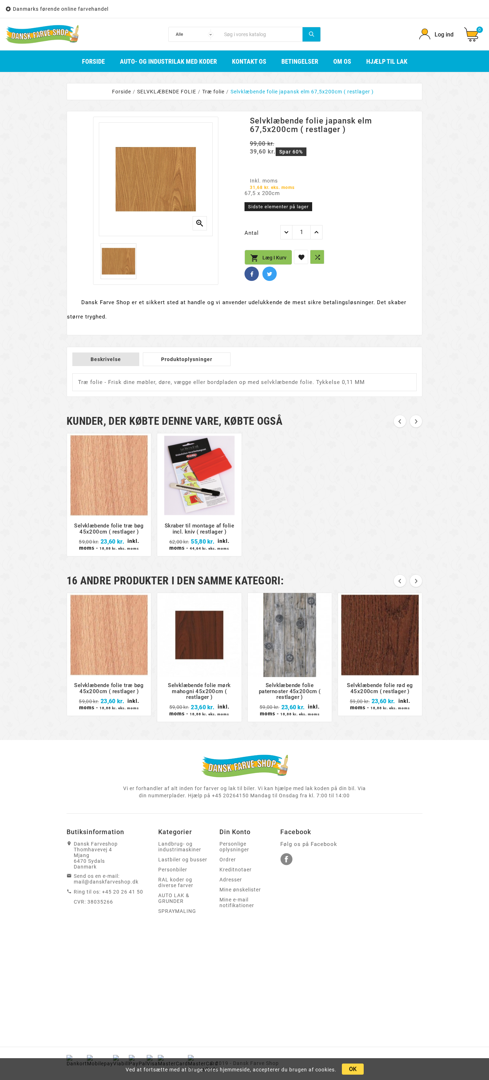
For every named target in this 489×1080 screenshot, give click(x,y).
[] (311, 34)
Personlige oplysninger (234, 846)
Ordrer (227, 859)
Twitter (269, 274)
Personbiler (172, 869)
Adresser (230, 879)
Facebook (252, 274)
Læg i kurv (268, 258)
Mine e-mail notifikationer (236, 902)
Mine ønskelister (240, 889)
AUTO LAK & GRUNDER (173, 898)
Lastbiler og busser (182, 859)
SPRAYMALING (177, 911)
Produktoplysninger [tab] (186, 359)
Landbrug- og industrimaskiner (179, 846)
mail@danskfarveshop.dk (106, 882)
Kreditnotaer (235, 869)
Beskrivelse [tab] (106, 359)
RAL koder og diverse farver (175, 882)
